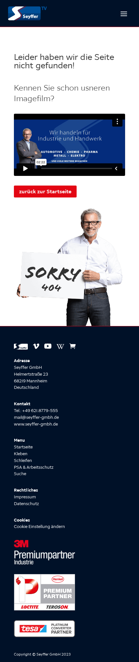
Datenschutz (26, 503)
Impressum (25, 497)
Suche (20, 473)
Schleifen (23, 460)
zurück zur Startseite (45, 191)
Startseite (23, 447)
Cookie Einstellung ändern (39, 526)
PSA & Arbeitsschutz (33, 467)
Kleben (20, 453)
